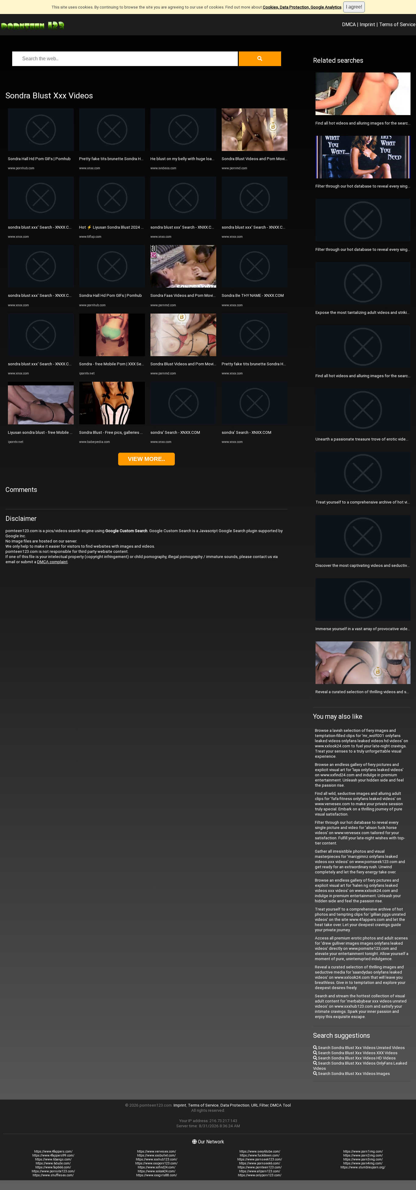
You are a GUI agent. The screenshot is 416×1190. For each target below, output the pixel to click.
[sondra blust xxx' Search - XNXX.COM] (41, 217)
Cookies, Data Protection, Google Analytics (302, 7)
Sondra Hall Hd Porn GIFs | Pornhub (39, 158)
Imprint (367, 24)
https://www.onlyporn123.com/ (259, 1175)
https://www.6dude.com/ (53, 1163)
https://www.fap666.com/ (53, 1167)
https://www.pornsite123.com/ (53, 1171)
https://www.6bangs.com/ (53, 1159)
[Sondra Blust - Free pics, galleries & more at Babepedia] (112, 423)
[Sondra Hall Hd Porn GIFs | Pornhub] (41, 149)
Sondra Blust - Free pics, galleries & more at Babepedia (128, 432)
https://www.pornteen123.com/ (260, 1167)
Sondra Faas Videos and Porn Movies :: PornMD (193, 295)
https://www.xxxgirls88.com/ (156, 1175)
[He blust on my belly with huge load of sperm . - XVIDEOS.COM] (183, 149)
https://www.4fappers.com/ (53, 1151)
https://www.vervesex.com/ (156, 1151)
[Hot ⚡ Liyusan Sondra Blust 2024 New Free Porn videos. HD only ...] (112, 217)
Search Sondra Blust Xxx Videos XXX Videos (357, 1052)
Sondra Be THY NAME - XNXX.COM (253, 295)
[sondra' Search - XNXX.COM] (183, 423)
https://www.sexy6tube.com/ (259, 1151)
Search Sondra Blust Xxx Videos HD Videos (356, 1058)
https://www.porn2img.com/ (363, 1155)
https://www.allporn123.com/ (259, 1171)
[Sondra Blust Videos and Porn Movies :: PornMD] (183, 354)
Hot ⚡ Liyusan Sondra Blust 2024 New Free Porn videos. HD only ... (139, 227)
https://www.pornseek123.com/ (259, 1159)
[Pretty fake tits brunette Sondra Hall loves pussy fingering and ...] (112, 149)
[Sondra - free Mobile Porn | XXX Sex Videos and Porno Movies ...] (112, 354)
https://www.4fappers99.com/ (53, 1155)
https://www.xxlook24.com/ (156, 1171)
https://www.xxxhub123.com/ (156, 1159)
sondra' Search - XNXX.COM (175, 432)
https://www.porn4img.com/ (363, 1163)
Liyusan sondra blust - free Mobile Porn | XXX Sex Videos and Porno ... (70, 432)
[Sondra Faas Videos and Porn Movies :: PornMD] (183, 286)
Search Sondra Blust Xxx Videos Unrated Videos (361, 1047)
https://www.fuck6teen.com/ (260, 1155)
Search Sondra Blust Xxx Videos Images (353, 1073)
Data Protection (234, 1105)
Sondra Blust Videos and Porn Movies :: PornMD (193, 364)
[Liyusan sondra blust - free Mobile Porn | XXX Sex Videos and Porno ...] (41, 423)
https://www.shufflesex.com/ (53, 1175)
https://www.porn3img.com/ (363, 1159)
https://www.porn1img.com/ (363, 1151)
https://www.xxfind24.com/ (156, 1167)
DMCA (349, 24)
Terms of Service (397, 24)
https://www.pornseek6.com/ (259, 1163)
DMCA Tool (280, 1105)
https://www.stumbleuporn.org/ (362, 1167)
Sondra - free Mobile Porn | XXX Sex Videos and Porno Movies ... (136, 364)
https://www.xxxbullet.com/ (156, 1155)
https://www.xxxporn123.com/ (156, 1163)
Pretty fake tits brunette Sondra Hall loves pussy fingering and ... (137, 158)
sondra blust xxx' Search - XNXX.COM (41, 227)
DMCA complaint (52, 561)
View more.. (146, 459)
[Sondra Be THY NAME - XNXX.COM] (254, 286)
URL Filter (259, 1105)
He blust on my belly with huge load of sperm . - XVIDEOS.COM (206, 158)
